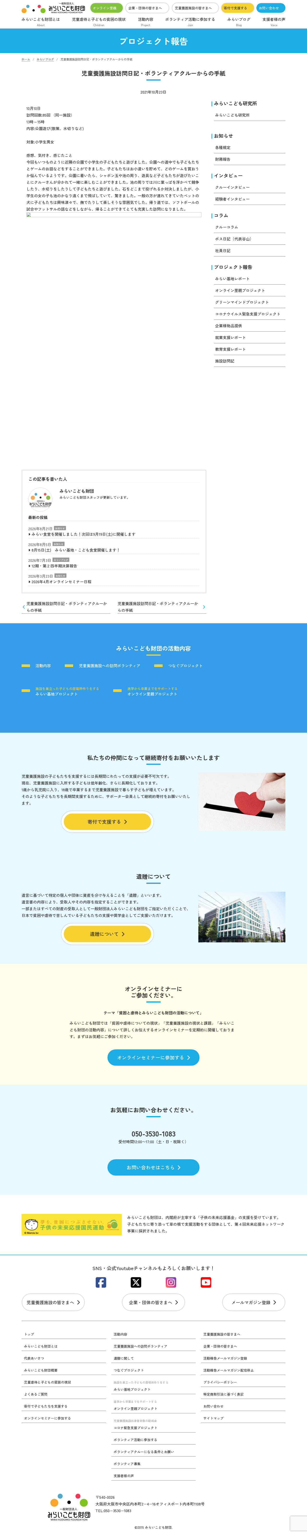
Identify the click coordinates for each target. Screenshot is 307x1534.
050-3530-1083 (154, 1133)
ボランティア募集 (127, 1463)
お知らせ (60, 528)
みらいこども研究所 (235, 103)
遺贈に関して (124, 1358)
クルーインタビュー (232, 187)
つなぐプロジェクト (185, 666)
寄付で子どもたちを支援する (46, 1406)
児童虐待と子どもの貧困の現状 (99, 21)
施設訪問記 (224, 361)
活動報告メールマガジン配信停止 (228, 1370)
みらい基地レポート (232, 278)
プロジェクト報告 (233, 266)
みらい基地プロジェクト (67, 691)
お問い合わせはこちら (151, 1167)
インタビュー (228, 175)
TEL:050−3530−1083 (113, 1510)
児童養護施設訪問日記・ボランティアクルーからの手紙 (66, 607)
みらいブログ (238, 21)
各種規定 (222, 147)
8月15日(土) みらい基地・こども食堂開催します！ (76, 550)
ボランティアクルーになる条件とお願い (144, 1451)
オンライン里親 (104, 8)
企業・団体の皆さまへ (145, 8)
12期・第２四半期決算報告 (54, 566)
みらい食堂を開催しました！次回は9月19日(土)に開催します (84, 534)
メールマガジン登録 (250, 1302)
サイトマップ (213, 1418)
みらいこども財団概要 (41, 1370)
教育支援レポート (230, 349)
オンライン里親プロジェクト (240, 290)
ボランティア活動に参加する (190, 21)
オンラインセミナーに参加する (150, 1057)
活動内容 (145, 21)
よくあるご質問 (35, 1394)
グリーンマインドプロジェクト (242, 302)
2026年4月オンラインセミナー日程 (61, 581)
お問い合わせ (269, 8)
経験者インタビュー (232, 199)
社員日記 (222, 250)
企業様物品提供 (228, 325)
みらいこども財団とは (41, 21)
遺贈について (104, 933)
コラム (221, 215)
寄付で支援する (235, 8)
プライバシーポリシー (220, 1382)
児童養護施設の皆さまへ (193, 8)
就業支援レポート (230, 337)
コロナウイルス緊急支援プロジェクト (247, 314)
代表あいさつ (34, 1358)
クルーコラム (226, 227)
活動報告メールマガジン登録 (225, 1358)
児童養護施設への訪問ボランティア (109, 666)
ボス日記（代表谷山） (234, 239)
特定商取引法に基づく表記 (223, 1394)
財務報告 (222, 159)
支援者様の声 (273, 21)
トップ (29, 1334)
